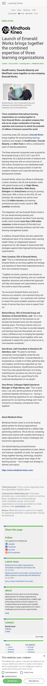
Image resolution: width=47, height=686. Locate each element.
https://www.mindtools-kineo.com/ (17, 470)
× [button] (44, 656)
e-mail (22, 13)
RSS (36, 13)
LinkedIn (30, 13)
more (7, 613)
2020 (34, 10)
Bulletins (11, 652)
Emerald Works (36, 135)
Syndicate (31, 652)
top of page (39, 637)
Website (8, 629)
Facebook (12, 547)
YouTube (11, 550)
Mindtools (26, 10)
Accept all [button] (12, 681)
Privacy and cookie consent (22, 669)
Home (13, 10)
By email (31, 647)
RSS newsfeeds (14, 553)
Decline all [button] (34, 681)
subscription (20, 506)
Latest (10, 647)
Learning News (15, 3)
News (19, 10)
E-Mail (7, 631)
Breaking (11, 649)
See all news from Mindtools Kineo (19, 581)
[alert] (23, 669)
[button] (23, 676)
